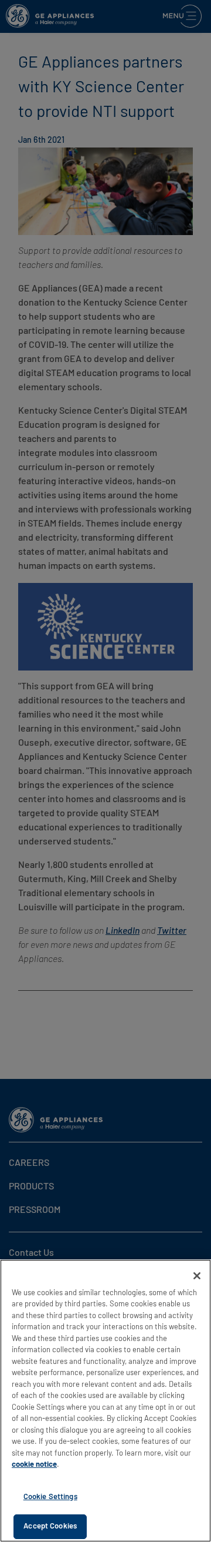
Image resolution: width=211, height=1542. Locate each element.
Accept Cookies (50, 1526)
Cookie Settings (50, 1497)
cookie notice (34, 1465)
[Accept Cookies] (197, 1276)
